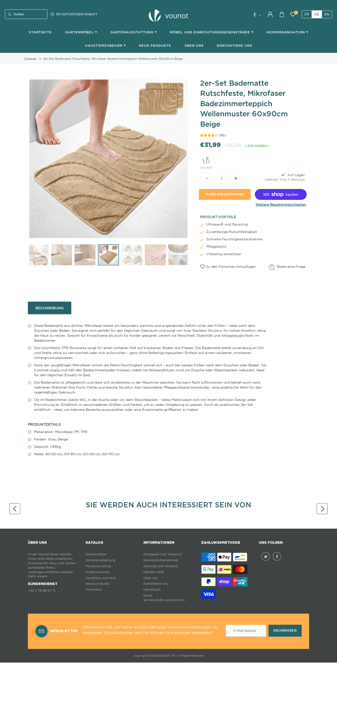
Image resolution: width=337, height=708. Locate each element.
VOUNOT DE (166, 655)
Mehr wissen (37, 576)
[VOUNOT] (206, 162)
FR (306, 14)
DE (316, 14)
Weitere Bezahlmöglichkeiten (281, 205)
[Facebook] (277, 556)
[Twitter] (265, 556)
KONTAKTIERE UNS (234, 45)
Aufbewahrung (98, 572)
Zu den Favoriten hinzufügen (231, 267)
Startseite (40, 32)
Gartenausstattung (100, 560)
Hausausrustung (98, 566)
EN (326, 14)
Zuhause (30, 58)
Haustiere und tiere (101, 578)
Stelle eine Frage (291, 267)
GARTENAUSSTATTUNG (132, 32)
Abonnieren (285, 630)
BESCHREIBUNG (50, 308)
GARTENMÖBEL (80, 32)
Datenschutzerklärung (160, 560)
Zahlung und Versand (160, 566)
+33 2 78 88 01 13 (41, 590)
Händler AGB (153, 572)
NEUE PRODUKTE (155, 45)
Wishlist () (296, 13)
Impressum (152, 589)
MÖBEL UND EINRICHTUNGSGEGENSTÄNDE (210, 32)
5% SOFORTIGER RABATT (76, 14)
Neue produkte (98, 583)
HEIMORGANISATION (286, 32)
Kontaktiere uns (155, 583)
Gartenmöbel (96, 554)
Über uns (194, 45)
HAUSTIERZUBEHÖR (104, 45)
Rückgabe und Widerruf (162, 554)
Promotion (94, 589)
